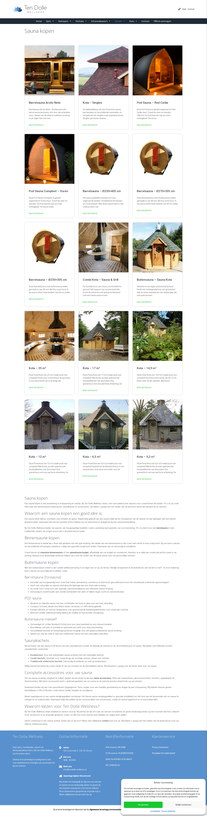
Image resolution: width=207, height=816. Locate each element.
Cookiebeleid (155, 811)
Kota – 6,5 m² (92, 456)
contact (105, 721)
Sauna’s (118, 21)
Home (39, 21)
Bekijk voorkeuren (183, 804)
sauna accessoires (102, 678)
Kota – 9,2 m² (146, 456)
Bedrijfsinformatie (120, 736)
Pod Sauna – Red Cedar (152, 102)
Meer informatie (36, 125)
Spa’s (48, 21)
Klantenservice (163, 736)
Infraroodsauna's (99, 21)
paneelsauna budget (79, 552)
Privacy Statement (168, 811)
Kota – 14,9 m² (146, 368)
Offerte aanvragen (162, 21)
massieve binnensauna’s (51, 552)
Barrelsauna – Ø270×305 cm (156, 191)
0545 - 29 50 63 (188, 9)
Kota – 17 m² (91, 368)
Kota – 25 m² (37, 368)
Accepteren (143, 804)
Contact (145, 21)
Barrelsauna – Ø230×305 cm (48, 279)
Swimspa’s (63, 21)
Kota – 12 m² (37, 456)
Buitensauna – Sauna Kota (154, 279)
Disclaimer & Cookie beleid (163, 753)
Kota (131, 21)
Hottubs (80, 21)
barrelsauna (162, 528)
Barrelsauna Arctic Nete (45, 102)
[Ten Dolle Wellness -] (30, 9)
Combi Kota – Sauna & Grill (100, 279)
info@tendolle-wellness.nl (74, 769)
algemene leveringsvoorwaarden (105, 809)
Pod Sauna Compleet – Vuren (48, 191)
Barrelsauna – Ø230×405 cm (102, 191)
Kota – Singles (92, 102)
